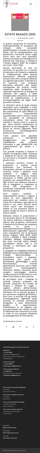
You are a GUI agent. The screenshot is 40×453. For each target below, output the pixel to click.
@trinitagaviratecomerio (11, 433)
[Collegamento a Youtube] (35, 450)
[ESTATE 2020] (20, 22)
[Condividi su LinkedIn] (26, 327)
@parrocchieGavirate (9, 427)
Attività (19, 38)
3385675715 (8, 371)
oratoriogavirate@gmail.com (12, 366)
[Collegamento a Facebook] (29, 450)
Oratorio (31, 38)
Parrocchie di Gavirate (10, 438)
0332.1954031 (9, 364)
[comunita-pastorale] (16, 4)
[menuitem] (30, 4)
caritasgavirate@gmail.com (11, 375)
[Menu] (34, 4)
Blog (23, 38)
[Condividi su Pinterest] (20, 327)
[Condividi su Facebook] (6, 327)
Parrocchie (20, 40)
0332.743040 (8, 352)
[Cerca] (30, 4)
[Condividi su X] (13, 327)
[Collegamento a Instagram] (33, 327)
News (26, 38)
